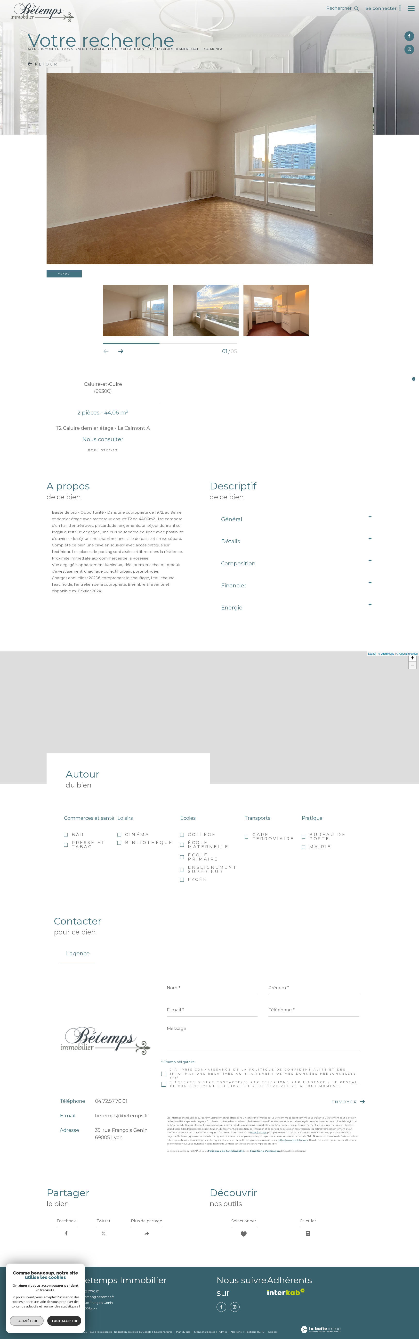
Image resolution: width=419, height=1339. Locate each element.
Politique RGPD (254, 1331)
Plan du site (183, 1331)
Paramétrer (26, 1321)
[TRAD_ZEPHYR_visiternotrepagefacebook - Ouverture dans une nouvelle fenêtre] (409, 36)
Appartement (134, 49)
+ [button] (412, 658)
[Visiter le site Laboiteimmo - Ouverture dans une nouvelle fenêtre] (320, 1329)
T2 (151, 49)
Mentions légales (205, 1331)
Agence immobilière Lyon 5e (51, 49)
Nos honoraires (163, 1331)
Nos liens (236, 1331)
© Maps (386, 653)
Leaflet (372, 653)
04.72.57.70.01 (111, 1101)
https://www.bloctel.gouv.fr (293, 1139)
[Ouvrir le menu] (411, 8)
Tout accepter (64, 1321)
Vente (83, 49)
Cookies (272, 1332)
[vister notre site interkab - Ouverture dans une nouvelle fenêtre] (286, 1292)
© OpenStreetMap (407, 653)
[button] (120, 351)
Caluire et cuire (105, 49)
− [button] (412, 665)
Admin (223, 1331)
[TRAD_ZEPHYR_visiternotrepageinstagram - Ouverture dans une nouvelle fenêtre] (409, 49)
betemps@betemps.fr (121, 1116)
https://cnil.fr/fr (258, 1132)
